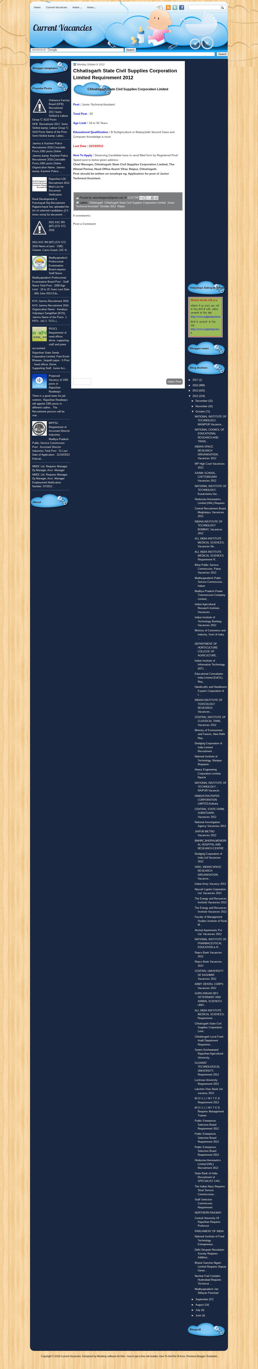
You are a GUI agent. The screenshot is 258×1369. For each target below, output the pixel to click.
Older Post (174, 381)
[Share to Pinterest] (156, 198)
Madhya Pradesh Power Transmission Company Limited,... (210, 595)
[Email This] (141, 198)
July (198, 1310)
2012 (195, 396)
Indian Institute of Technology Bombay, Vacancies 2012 (208, 621)
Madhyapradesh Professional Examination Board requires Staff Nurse (58, 265)
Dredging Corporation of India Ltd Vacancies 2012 (208, 857)
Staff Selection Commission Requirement (203, 1203)
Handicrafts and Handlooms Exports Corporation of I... (211, 690)
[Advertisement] (128, 343)
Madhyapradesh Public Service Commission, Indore (209, 582)
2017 (195, 379)
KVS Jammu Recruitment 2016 (50, 301)
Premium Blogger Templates (201, 1356)
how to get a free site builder (142, 1356)
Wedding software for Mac (111, 1356)
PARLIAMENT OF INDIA (209, 1231)
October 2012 (108, 206)
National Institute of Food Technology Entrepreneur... (209, 1240)
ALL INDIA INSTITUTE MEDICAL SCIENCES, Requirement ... (210, 1014)
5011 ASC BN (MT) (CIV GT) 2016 (57, 226)
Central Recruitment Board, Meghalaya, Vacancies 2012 (210, 512)
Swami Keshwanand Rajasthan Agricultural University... (209, 1053)
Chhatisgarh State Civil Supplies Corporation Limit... (208, 1027)
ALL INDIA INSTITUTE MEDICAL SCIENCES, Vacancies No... (210, 542)
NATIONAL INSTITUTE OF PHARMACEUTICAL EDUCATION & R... (211, 943)
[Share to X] (149, 198)
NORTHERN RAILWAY (208, 1212)
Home (37, 7)
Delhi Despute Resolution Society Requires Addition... (209, 1253)
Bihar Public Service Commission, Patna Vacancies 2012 (208, 568)
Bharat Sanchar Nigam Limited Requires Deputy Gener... (210, 1266)
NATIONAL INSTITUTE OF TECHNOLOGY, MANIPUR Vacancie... (211, 420)
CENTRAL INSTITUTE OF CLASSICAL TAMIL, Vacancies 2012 (210, 721)
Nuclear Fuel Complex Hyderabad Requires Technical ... (208, 1279)
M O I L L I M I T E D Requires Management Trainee (209, 1111)
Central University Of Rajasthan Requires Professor (208, 1222)
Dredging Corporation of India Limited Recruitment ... (208, 747)
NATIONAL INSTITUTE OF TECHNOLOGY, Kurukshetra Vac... (211, 490)
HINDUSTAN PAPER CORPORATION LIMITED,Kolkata (207, 799)
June (199, 1315)
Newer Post (82, 381)
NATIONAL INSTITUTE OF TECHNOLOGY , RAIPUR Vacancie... (211, 786)
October (201, 411)
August (200, 1304)
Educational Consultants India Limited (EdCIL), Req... (209, 677)
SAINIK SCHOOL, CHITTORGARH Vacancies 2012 (206, 477)
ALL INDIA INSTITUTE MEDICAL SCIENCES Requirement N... (209, 555)
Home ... (77, 7)
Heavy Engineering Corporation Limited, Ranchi (208, 773)
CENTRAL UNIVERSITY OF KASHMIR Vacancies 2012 (209, 974)
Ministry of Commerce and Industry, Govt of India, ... (210, 634)
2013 (195, 390)
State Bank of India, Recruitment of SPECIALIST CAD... (208, 1177)
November (202, 406)
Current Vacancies (56, 7)
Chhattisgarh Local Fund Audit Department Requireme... (209, 1040)
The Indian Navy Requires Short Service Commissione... (210, 1190)
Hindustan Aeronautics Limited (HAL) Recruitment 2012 (208, 1164)
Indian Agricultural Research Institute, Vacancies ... (207, 608)
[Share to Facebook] (153, 198)
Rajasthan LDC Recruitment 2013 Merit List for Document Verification (59, 186)
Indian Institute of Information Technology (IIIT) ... (210, 664)
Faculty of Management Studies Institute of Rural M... (211, 920)
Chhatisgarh (96, 202)
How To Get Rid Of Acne (172, 1356)
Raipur (121, 206)
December (202, 400)
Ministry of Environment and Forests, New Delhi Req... (210, 734)
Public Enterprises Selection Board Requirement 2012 (207, 1124)
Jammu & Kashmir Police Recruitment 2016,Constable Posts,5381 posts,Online (48, 147)
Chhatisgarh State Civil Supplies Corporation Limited (135, 202)
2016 (195, 385)
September (202, 1299)
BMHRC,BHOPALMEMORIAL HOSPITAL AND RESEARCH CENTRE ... (211, 844)
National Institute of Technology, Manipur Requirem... (208, 760)
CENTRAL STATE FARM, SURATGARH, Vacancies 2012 (210, 813)
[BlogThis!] (145, 198)
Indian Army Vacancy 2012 (210, 883)
